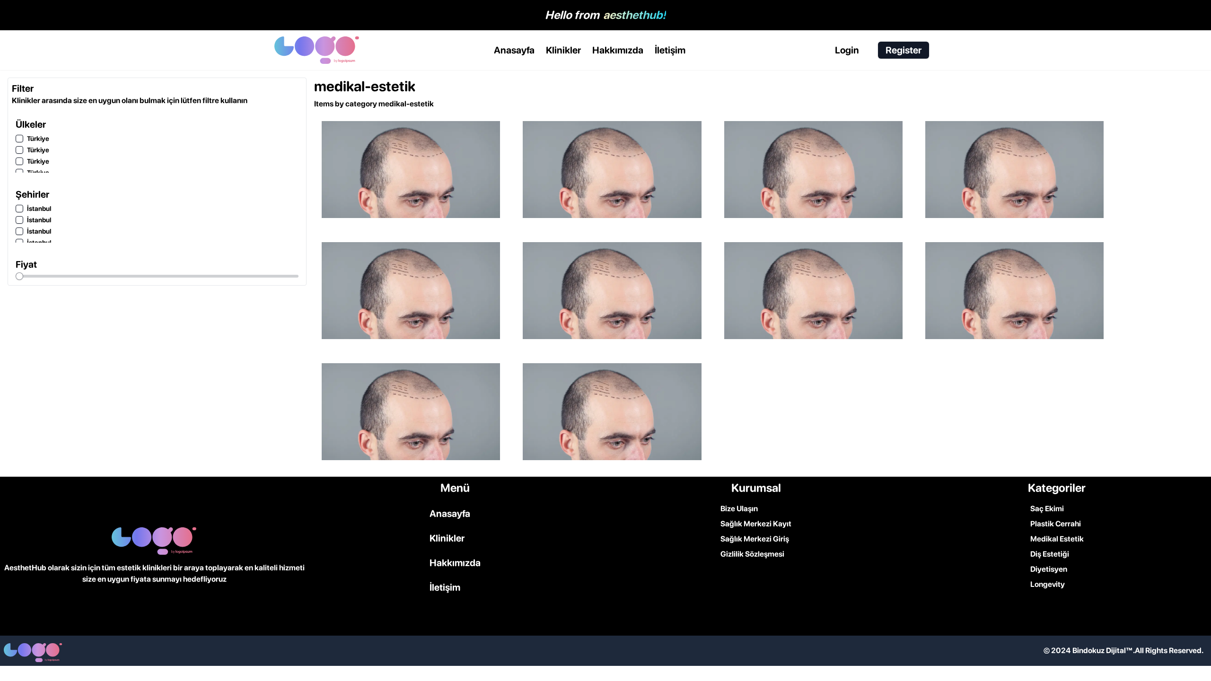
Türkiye (38, 138)
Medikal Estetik (1057, 538)
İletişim (670, 50)
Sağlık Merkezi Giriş (754, 538)
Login (847, 50)
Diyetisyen (1048, 569)
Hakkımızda (617, 50)
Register (903, 50)
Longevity (1047, 584)
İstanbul (39, 208)
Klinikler (563, 50)
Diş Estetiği (1049, 554)
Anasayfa (514, 50)
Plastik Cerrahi (1055, 523)
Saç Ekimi (1047, 508)
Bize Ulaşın (739, 508)
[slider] (19, 276)
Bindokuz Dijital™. (1103, 650)
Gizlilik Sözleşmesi (752, 554)
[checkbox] (19, 138)
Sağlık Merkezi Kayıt (755, 523)
